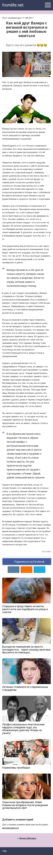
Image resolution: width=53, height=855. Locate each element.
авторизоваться (10, 828)
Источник (46, 551)
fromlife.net (13, 5)
